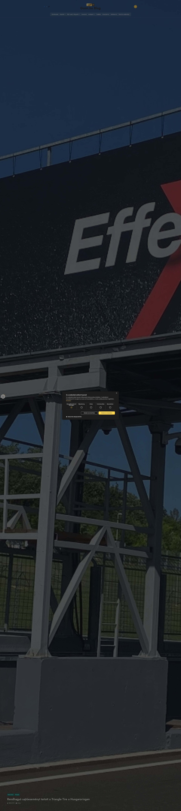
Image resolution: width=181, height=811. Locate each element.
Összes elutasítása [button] (89, 413)
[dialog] (90, 405)
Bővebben (68, 400)
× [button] (116, 393)
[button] (74, 417)
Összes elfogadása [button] (106, 413)
